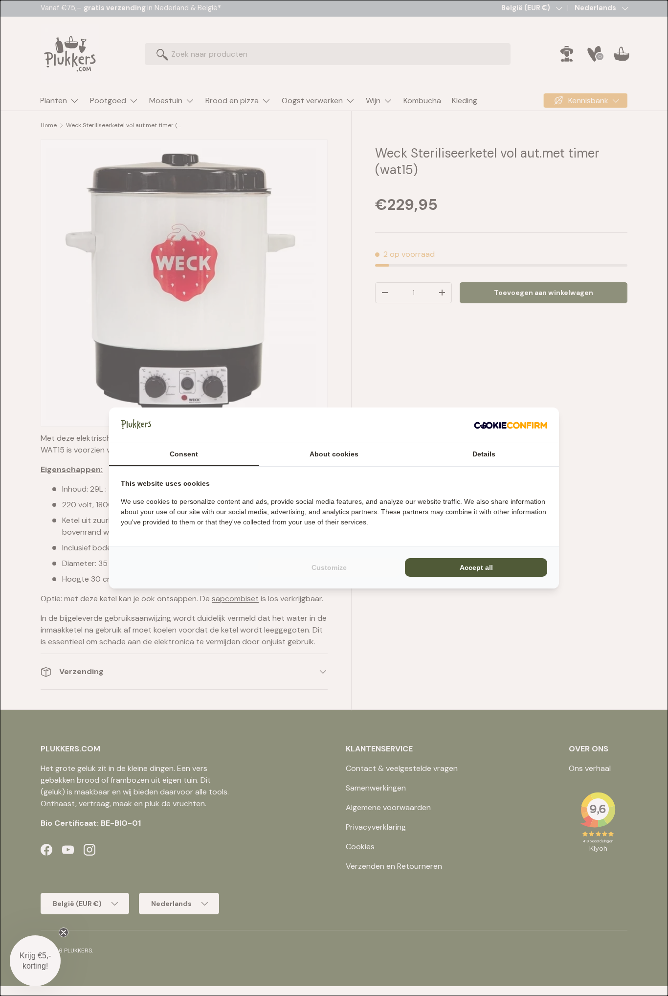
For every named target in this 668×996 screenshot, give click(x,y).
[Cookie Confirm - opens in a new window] (510, 425)
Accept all (476, 567)
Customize (329, 567)
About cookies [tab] (334, 454)
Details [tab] (483, 454)
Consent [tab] (184, 454)
